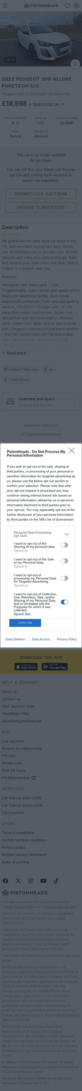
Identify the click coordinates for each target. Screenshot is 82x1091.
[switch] (64, 545)
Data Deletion (15, 639)
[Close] (73, 452)
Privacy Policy (67, 639)
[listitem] (41, 534)
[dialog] (41, 545)
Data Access (41, 639)
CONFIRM (25, 623)
